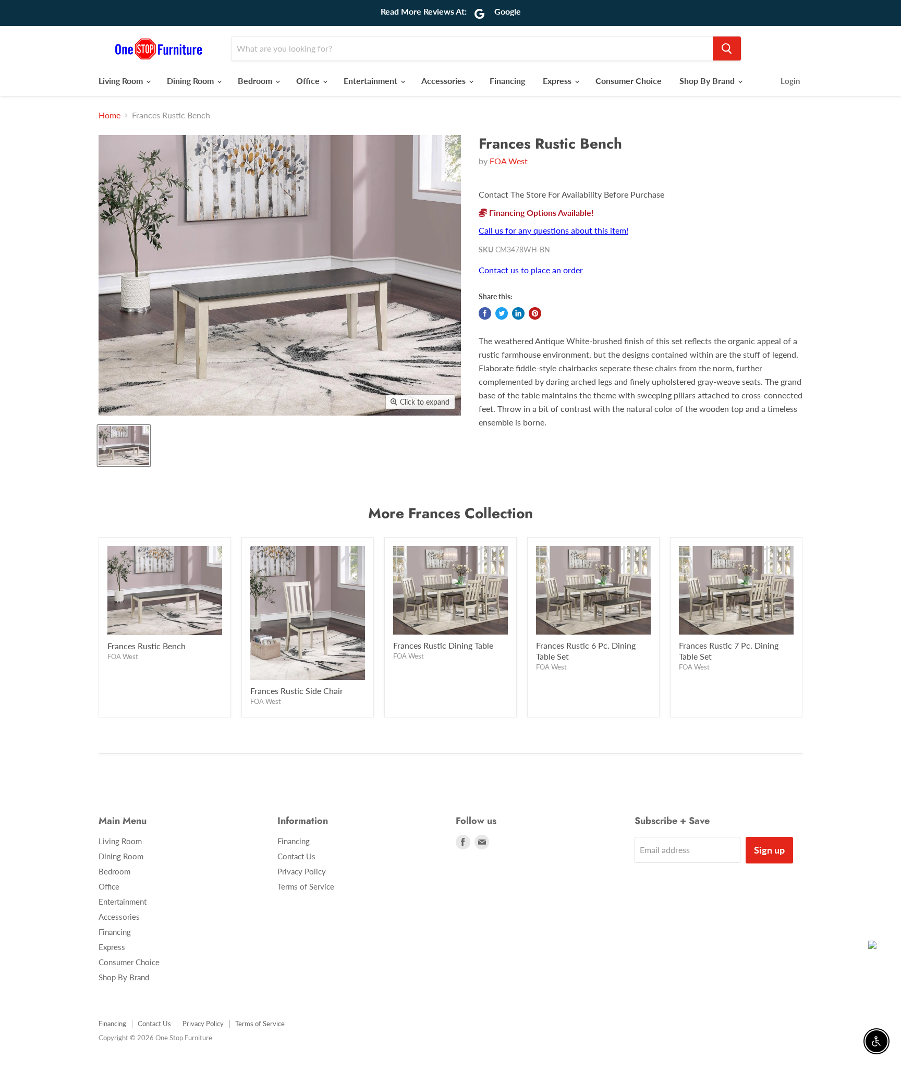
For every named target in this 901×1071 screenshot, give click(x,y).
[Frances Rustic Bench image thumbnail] (124, 445)
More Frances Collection (450, 513)
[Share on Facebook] (485, 313)
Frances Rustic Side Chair (296, 691)
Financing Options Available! (540, 212)
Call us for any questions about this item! (553, 230)
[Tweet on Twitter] (501, 313)
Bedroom (256, 81)
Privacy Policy (301, 871)
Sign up (769, 850)
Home (109, 115)
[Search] (727, 48)
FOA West (509, 161)
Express (558, 81)
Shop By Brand (708, 81)
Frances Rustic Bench (146, 646)
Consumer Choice (628, 81)
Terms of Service (305, 886)
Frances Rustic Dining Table (443, 645)
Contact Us (296, 856)
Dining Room (191, 81)
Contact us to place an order (531, 270)
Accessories (444, 81)
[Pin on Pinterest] (535, 313)
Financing (507, 81)
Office (309, 81)
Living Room (122, 81)
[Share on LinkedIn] (518, 313)
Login (790, 81)
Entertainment (371, 81)
